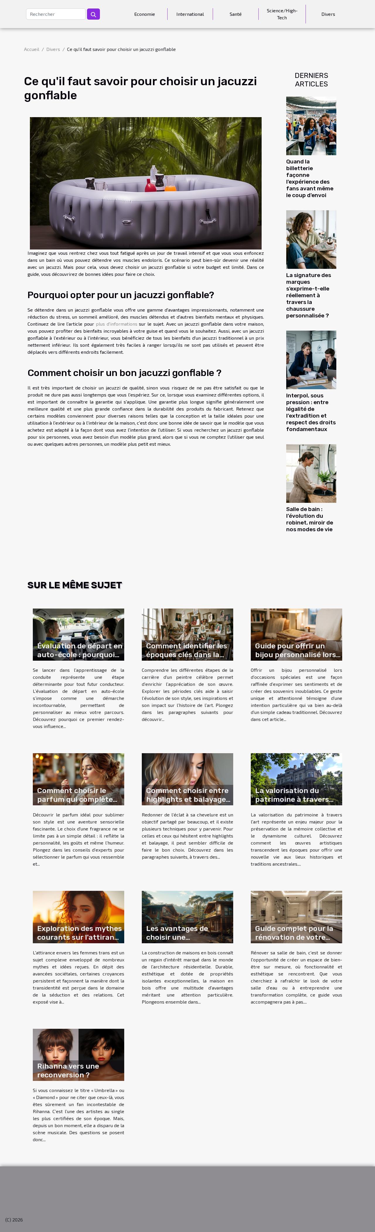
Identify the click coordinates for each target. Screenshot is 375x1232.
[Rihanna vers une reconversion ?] (78, 1054)
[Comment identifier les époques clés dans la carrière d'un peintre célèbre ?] (187, 634)
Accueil (31, 49)
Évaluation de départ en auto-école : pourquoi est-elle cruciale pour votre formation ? (79, 659)
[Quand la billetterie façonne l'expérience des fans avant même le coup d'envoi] (311, 125)
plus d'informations (116, 324)
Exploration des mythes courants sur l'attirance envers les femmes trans (79, 941)
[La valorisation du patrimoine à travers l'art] (296, 778)
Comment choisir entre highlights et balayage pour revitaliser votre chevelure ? (187, 803)
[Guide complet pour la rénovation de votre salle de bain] (296, 916)
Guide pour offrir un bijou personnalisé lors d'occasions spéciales (295, 655)
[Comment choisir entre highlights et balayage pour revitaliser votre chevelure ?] (187, 778)
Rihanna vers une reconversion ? (68, 1070)
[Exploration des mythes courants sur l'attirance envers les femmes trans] (78, 916)
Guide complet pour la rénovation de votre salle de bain (294, 937)
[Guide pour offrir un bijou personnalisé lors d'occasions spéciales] (296, 634)
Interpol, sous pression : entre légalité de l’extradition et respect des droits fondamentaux (311, 412)
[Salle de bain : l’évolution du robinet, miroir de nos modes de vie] (311, 473)
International (190, 14)
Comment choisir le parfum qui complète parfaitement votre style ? (75, 803)
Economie (144, 14)
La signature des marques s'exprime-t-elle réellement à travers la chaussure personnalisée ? (308, 295)
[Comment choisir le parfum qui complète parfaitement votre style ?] (78, 778)
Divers (328, 14)
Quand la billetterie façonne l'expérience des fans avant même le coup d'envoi (309, 178)
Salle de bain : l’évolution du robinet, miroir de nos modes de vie (309, 519)
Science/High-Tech (282, 14)
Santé (236, 14)
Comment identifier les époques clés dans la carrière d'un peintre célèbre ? (186, 659)
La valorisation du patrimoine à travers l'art (292, 799)
